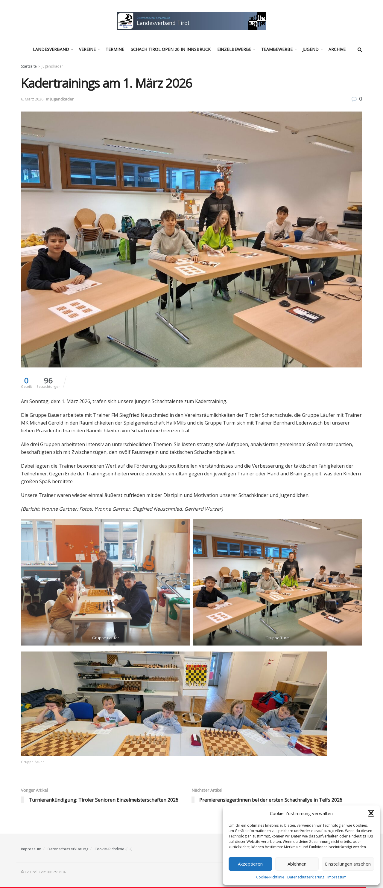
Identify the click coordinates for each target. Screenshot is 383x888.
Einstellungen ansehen (348, 864)
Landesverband (51, 49)
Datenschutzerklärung (305, 877)
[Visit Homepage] (191, 21)
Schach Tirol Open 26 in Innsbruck (171, 49)
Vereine (87, 49)
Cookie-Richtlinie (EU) (113, 849)
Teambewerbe (277, 49)
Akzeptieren (250, 864)
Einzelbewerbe (234, 49)
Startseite (29, 66)
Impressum (336, 877)
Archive (337, 49)
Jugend (311, 49)
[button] (371, 813)
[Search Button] (360, 49)
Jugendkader (52, 66)
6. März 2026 (32, 99)
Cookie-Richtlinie (270, 877)
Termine (115, 49)
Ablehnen (297, 864)
